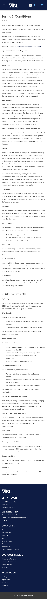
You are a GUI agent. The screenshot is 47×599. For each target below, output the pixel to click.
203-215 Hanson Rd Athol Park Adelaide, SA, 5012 (9, 505)
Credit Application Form (10, 549)
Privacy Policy (7, 565)
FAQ (3, 538)
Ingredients (6, 580)
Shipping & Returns (9, 559)
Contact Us (6, 544)
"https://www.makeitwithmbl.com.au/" (28, 46)
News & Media (7, 541)
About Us (5, 535)
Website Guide (7, 547)
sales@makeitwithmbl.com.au (18, 518)
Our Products (6, 533)
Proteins (5, 582)
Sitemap (5, 567)
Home (4, 530)
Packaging (5, 577)
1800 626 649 (13, 515)
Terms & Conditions (9, 562)
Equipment (6, 585)
